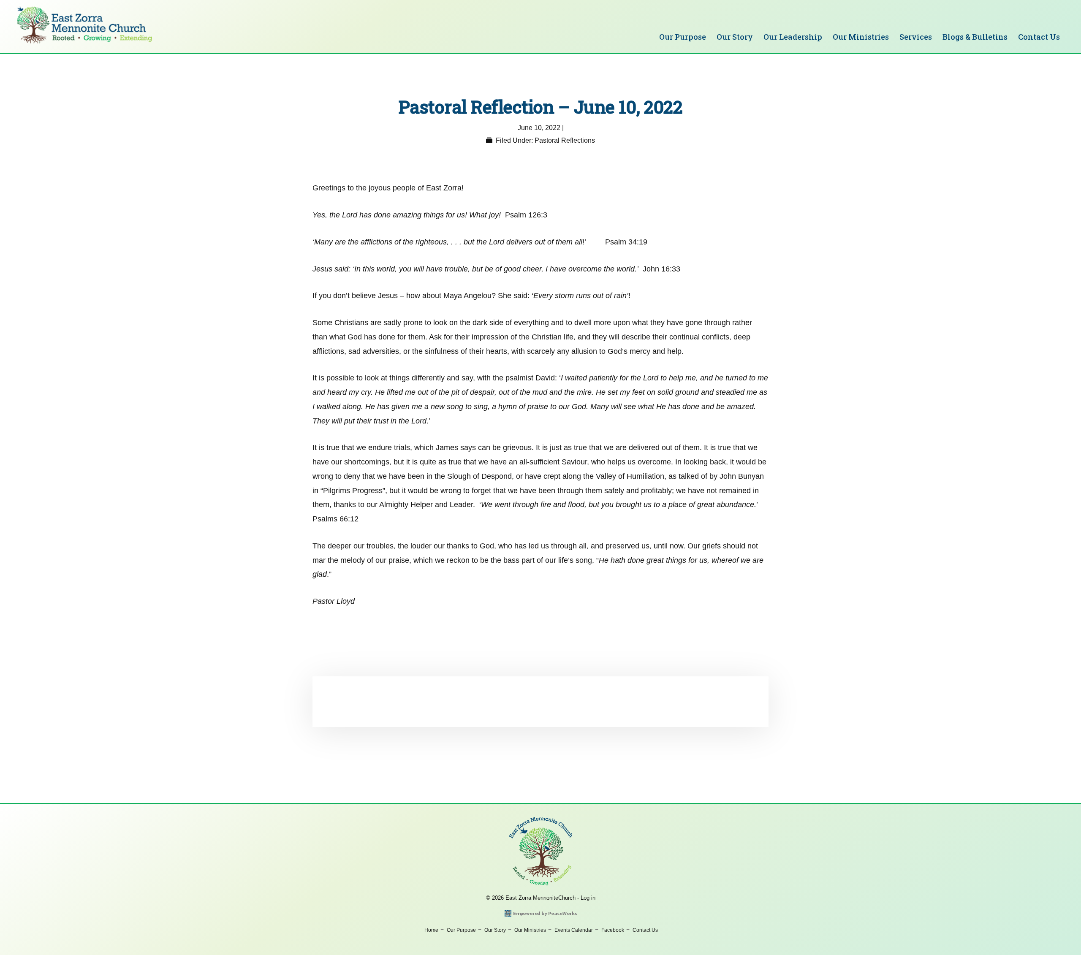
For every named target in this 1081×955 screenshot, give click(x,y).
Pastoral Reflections (565, 140)
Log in (588, 898)
